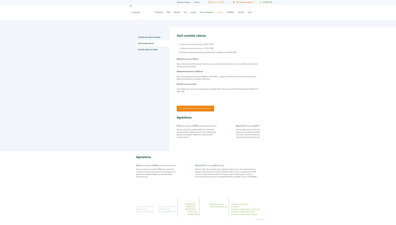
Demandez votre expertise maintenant (195, 108)
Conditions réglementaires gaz (243, 212)
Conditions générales (239, 204)
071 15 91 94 (192, 212)
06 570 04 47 (190, 209)
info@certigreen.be (216, 204)
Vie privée (235, 207)
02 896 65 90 (193, 214)
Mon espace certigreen (244, 2)
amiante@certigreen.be (219, 207)
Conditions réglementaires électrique (245, 209)
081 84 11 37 (190, 207)
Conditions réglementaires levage (244, 214)
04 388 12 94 (267, 2)
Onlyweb (269, 219)
